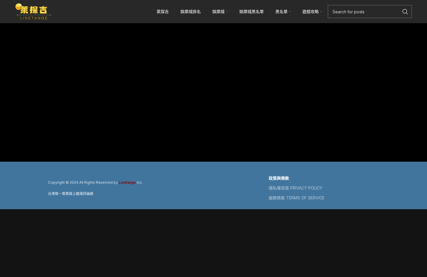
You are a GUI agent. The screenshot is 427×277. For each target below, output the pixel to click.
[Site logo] (33, 11)
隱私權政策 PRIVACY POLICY (295, 187)
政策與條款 (279, 178)
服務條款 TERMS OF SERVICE (296, 197)
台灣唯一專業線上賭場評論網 (70, 194)
